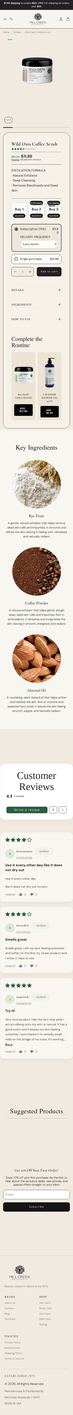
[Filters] (53, 809)
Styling (43, 1324)
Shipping (15, 159)
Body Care (45, 1308)
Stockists (10, 1319)
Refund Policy (12, 1348)
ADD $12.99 (23, 410)
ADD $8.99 (49, 411)
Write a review (27, 810)
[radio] (19, 209)
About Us (10, 1302)
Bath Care (45, 1319)
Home (6, 32)
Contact (9, 1308)
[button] (5, 19)
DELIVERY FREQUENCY (35, 237)
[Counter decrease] (15, 271)
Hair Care (44, 1302)
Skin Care (44, 1313)
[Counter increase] (29, 271)
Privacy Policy (13, 1342)
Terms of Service (14, 1358)
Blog (7, 1313)
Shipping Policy (13, 1353)
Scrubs (17, 32)
